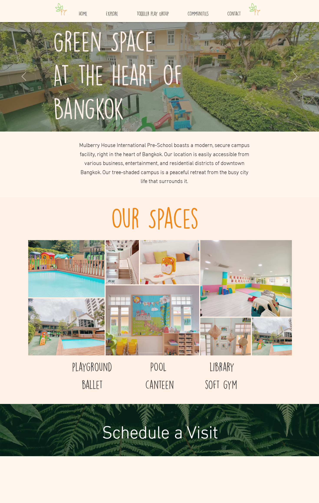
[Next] (295, 76)
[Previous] (24, 76)
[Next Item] (284, 297)
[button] (112, 12)
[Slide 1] (159, 123)
